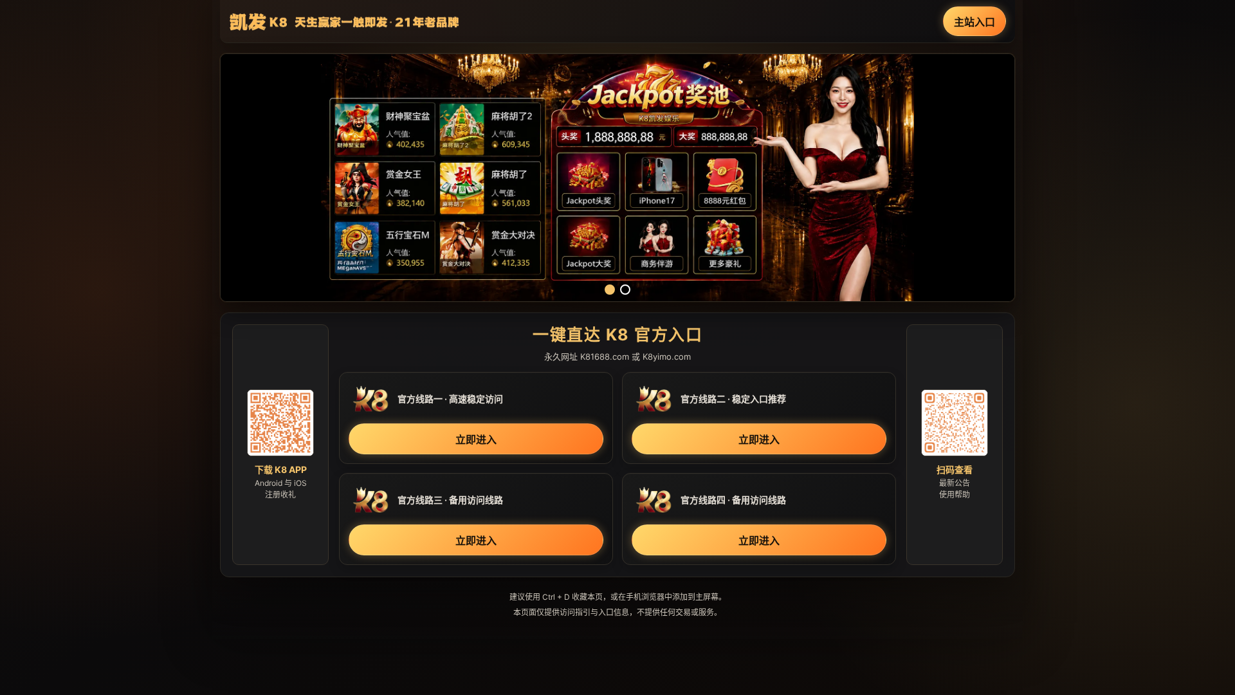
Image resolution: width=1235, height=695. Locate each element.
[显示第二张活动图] (625, 289)
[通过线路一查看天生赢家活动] (617, 177)
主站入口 (974, 21)
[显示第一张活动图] (610, 289)
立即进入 (476, 439)
